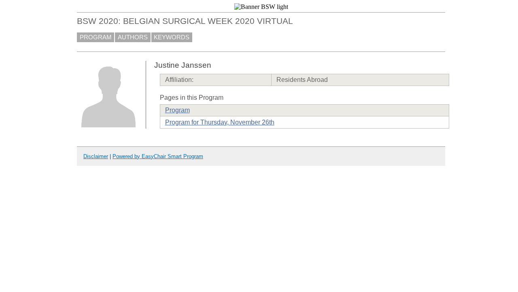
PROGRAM (96, 37)
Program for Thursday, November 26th (219, 122)
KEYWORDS (171, 37)
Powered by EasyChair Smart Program (158, 156)
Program (177, 110)
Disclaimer (95, 156)
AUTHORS (133, 37)
